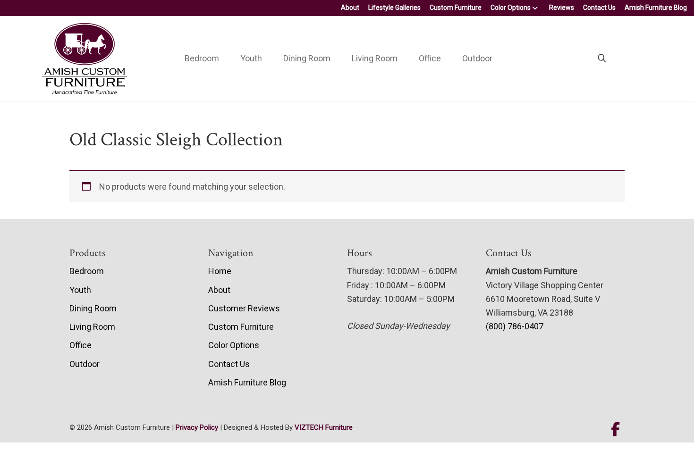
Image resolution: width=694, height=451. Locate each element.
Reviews (561, 7)
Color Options (511, 7)
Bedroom (202, 58)
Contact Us (599, 7)
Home (219, 271)
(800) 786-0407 (514, 326)
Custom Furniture (456, 7)
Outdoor (477, 58)
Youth (251, 58)
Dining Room (306, 58)
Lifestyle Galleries (394, 7)
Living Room (375, 58)
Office (430, 58)
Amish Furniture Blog (656, 7)
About (350, 7)
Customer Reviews (244, 308)
